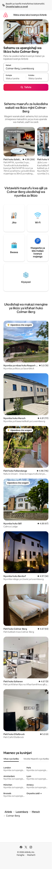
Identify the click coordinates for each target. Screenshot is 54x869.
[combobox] (26, 68)
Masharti (31, 855)
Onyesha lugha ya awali (17, 6)
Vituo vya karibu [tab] (11, 759)
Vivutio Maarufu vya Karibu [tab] (36, 759)
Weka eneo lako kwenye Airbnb (30, 14)
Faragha (20, 855)
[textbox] (15, 78)
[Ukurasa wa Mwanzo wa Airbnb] (5, 14)
